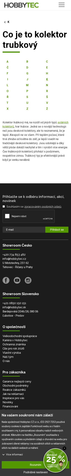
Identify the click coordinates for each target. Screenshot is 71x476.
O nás (6, 361)
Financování (10, 406)
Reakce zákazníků (14, 389)
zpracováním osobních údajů (42, 206)
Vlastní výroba (12, 352)
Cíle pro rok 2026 (13, 348)
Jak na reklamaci (13, 394)
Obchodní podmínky (15, 385)
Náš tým (8, 357)
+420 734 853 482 (14, 254)
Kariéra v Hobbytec (15, 340)
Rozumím (35, 464)
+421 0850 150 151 (14, 303)
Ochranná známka (14, 344)
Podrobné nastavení (35, 472)
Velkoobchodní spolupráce (20, 336)
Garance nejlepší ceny (17, 381)
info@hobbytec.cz (14, 258)
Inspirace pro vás (13, 398)
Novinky (8, 402)
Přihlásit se (57, 229)
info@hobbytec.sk (14, 307)
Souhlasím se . (34, 206)
